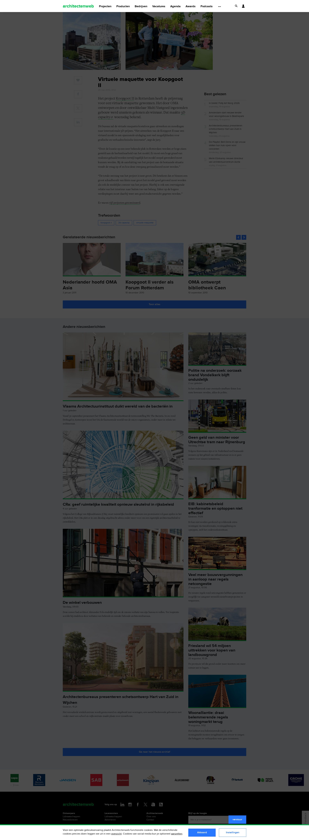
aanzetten (176, 833)
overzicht (116, 833)
